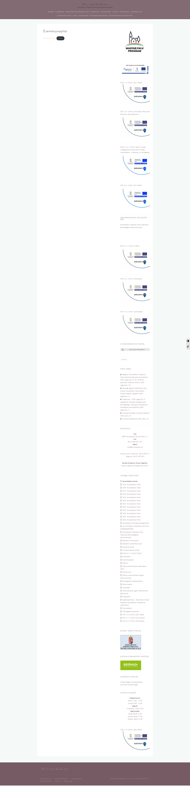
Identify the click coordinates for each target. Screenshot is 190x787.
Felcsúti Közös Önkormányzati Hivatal (77, 12)
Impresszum (127, 572)
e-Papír (75, 15)
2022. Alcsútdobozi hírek (132, 507)
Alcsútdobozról (59, 12)
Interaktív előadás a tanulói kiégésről (136, 413)
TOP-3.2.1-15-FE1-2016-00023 (133, 621)
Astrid (137, 778)
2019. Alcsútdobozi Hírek (132, 497)
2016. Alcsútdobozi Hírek (132, 488)
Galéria (125, 563)
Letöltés (60, 38)
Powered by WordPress (118, 778)
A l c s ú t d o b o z (95, 4)
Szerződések (127, 608)
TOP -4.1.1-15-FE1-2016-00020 (134, 618)
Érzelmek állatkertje (130, 419)
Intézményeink (95, 12)
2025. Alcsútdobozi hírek (132, 517)
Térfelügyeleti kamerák (131, 611)
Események (127, 556)
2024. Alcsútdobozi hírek (132, 513)
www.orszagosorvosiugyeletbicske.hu (135, 466)
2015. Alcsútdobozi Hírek (132, 484)
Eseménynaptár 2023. (49, 38)
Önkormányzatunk (61, 778)
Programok (126, 597)
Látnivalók (126, 588)
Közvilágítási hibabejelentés (98, 15)
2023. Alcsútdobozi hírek (132, 510)
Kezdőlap (51, 12)
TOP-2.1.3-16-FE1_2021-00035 (133, 615)
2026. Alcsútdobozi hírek (132, 520)
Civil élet (115, 12)
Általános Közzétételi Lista (132, 544)
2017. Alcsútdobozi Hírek (132, 491)
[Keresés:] (129, 359)
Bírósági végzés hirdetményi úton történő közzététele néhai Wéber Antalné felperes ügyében (133, 390)
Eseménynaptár (124, 12)
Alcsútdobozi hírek (136, 12)
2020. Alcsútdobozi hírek (132, 500)
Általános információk (130, 540)
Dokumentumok (106, 12)
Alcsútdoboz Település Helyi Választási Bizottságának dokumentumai (131, 534)
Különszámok (127, 584)
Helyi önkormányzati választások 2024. (121, 15)
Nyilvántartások (83, 15)
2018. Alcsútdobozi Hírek (132, 494)
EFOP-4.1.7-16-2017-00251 (132, 553)
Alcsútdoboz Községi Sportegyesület (136, 523)
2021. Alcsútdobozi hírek (132, 504)
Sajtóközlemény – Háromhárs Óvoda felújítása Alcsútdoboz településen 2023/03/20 (134, 602)
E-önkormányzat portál (64, 15)
